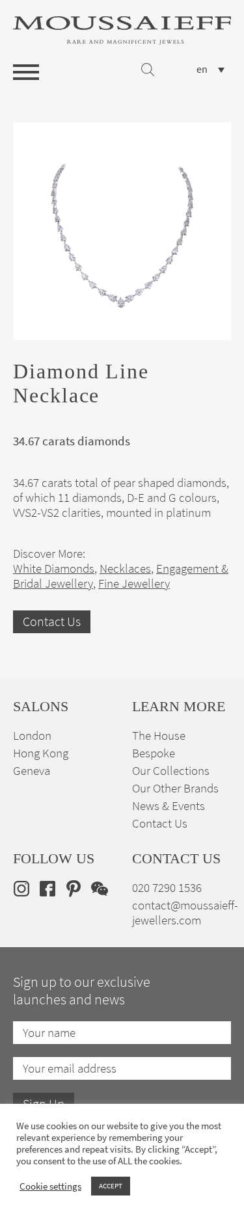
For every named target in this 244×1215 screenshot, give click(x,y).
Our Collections (171, 770)
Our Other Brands (175, 788)
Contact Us (52, 622)
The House (158, 735)
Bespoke (153, 753)
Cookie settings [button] (50, 1186)
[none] (210, 69)
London (32, 735)
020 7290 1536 (167, 887)
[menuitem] (210, 69)
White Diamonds (53, 568)
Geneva (31, 770)
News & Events (168, 805)
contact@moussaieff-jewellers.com (185, 913)
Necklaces (125, 568)
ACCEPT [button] (110, 1185)
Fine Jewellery (134, 583)
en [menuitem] (202, 69)
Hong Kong (40, 753)
